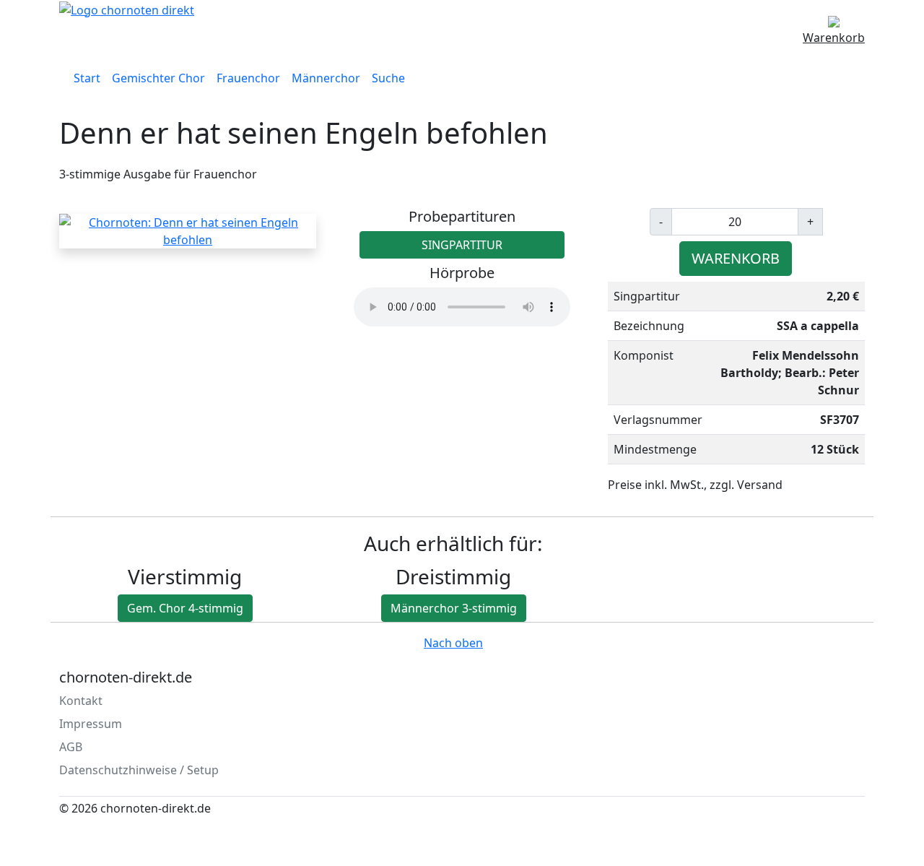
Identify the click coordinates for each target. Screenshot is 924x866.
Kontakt (81, 701)
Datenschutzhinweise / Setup (139, 770)
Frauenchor (248, 78)
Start (87, 78)
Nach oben (453, 643)
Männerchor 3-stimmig (454, 608)
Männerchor (326, 78)
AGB (70, 747)
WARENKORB (736, 258)
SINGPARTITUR (462, 245)
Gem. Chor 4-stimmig (185, 608)
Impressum (90, 724)
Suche (388, 78)
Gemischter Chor (158, 78)
